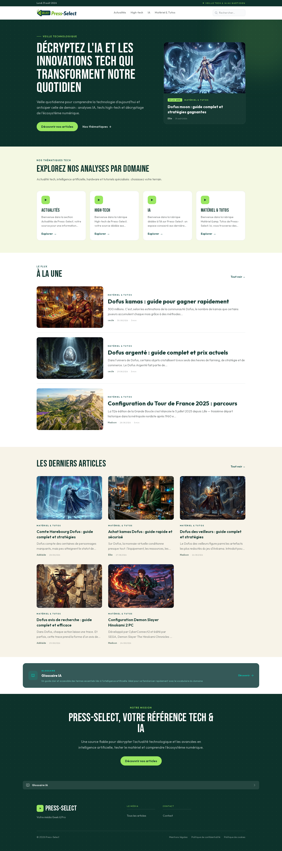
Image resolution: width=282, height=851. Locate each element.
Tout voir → (238, 276)
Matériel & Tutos (165, 12)
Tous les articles (136, 815)
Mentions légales (178, 837)
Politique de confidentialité (205, 837)
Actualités (120, 12)
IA (149, 12)
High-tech (137, 12)
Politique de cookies (234, 837)
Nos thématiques (96, 126)
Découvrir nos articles (57, 126)
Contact (168, 815)
